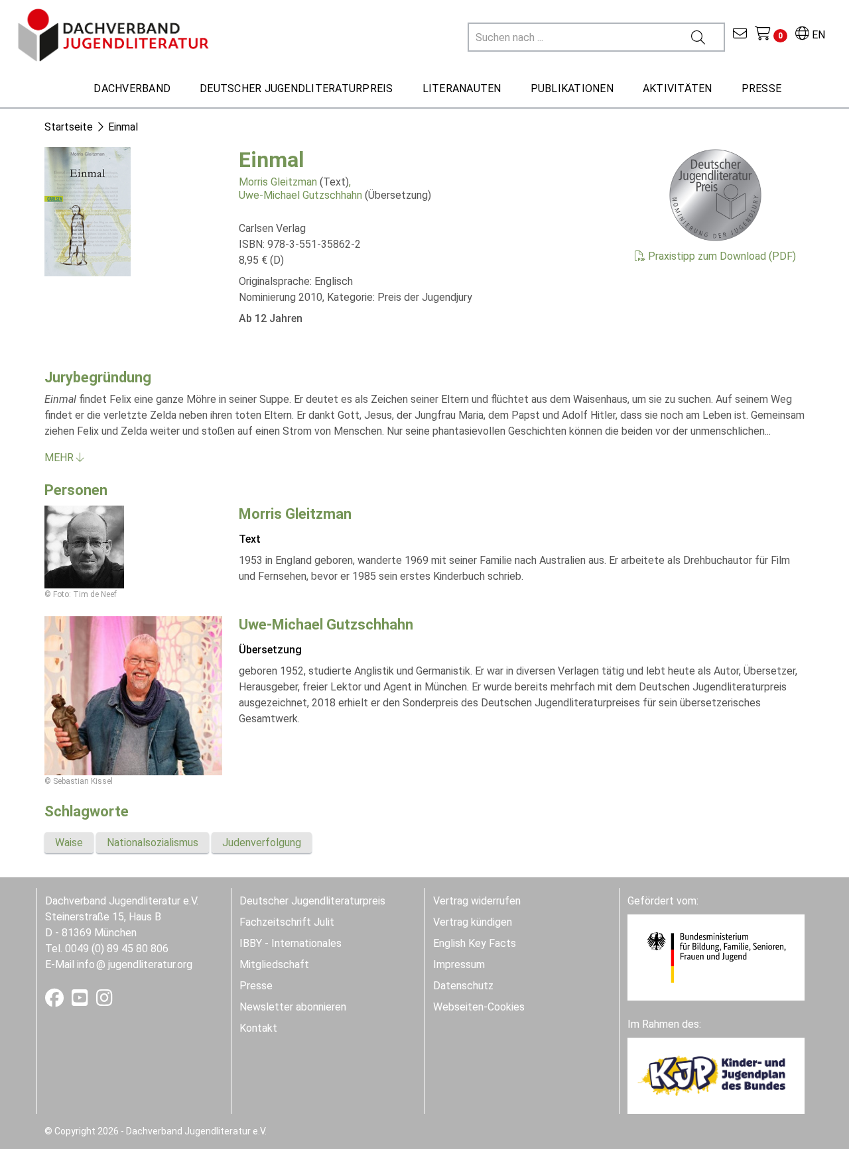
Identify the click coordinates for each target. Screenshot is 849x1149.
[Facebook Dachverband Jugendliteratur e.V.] (55, 1001)
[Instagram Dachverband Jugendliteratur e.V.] (104, 1001)
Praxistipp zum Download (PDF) (720, 256)
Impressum (459, 964)
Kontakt (258, 1028)
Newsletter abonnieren (292, 1007)
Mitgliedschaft (274, 964)
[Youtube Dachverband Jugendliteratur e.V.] (81, 1001)
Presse (256, 985)
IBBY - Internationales (290, 943)
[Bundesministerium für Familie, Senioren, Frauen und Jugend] (716, 956)
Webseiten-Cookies (479, 1007)
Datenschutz (463, 985)
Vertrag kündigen (472, 922)
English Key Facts (474, 943)
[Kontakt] (740, 34)
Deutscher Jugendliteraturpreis (312, 901)
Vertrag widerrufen (477, 901)
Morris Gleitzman (278, 182)
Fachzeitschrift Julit (286, 922)
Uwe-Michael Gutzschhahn (300, 195)
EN (817, 34)
